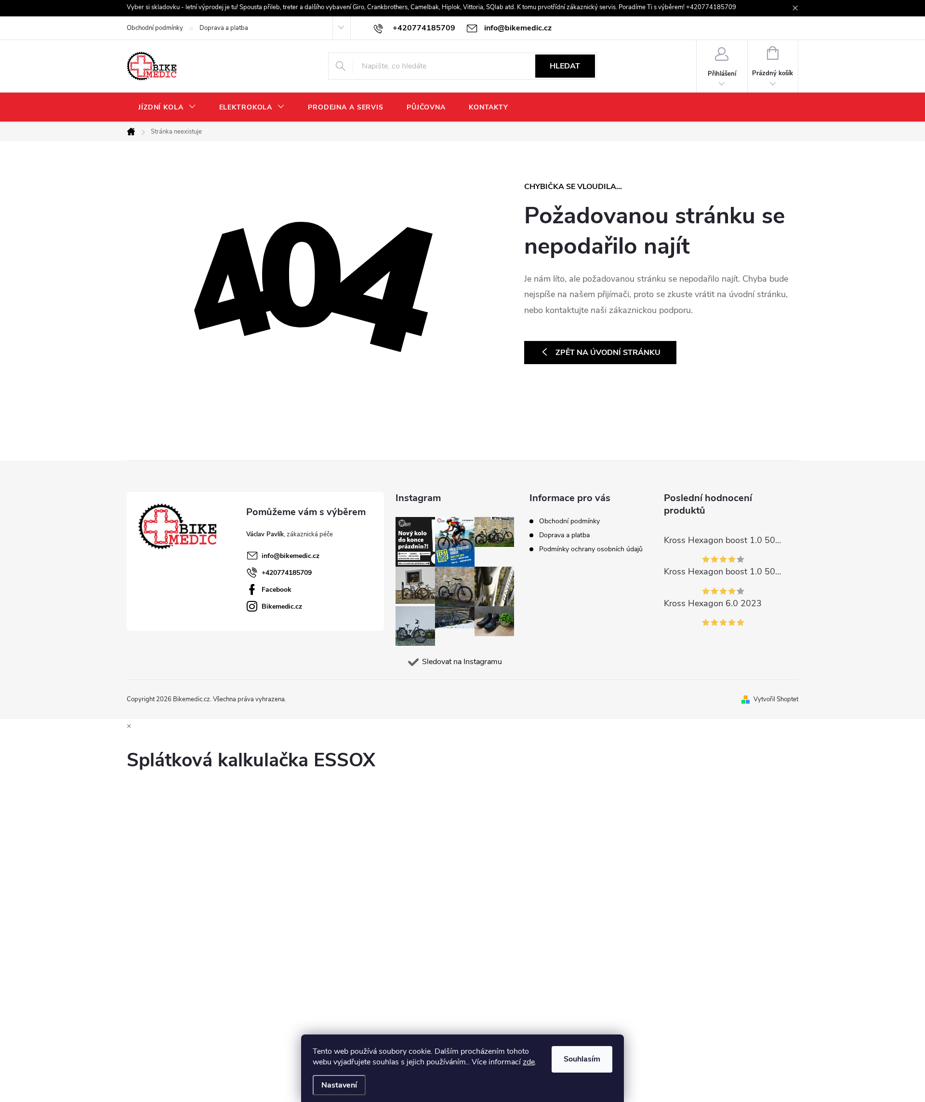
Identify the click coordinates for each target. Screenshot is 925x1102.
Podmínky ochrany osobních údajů (591, 549)
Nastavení (339, 1085)
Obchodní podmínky (155, 28)
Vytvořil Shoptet (775, 699)
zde (529, 1062)
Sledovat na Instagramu (462, 661)
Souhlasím (582, 1059)
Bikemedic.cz (282, 606)
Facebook (276, 589)
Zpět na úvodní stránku (608, 352)
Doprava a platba (223, 28)
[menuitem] (167, 107)
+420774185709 (287, 572)
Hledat (565, 66)
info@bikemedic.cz (290, 555)
